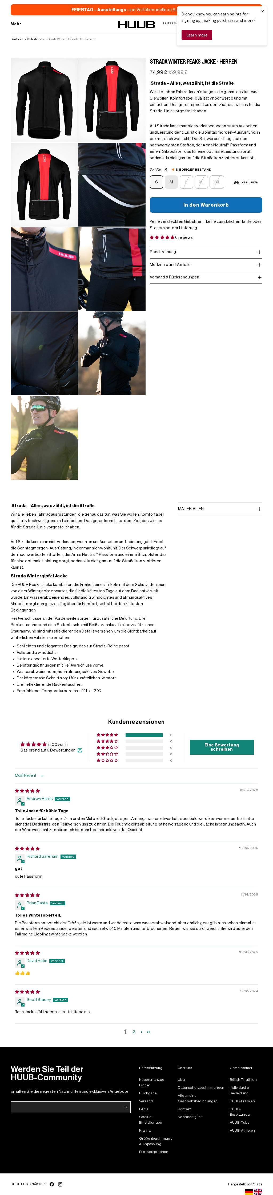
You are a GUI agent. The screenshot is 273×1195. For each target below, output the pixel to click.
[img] (27, 791)
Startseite (17, 39)
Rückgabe (147, 1093)
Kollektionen (35, 39)
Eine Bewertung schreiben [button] (221, 747)
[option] (258, 1192)
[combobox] (249, 1192)
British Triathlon (243, 1079)
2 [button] (134, 1032)
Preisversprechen (153, 1151)
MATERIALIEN (191, 509)
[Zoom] (44, 100)
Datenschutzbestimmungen (201, 1087)
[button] (162, 238)
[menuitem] (16, 24)
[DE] (249, 1192)
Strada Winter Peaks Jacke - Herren (71, 39)
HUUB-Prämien (242, 1101)
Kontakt (184, 1109)
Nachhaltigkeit (190, 1117)
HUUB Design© (24, 1184)
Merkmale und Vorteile (170, 265)
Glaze (257, 1184)
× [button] (262, 11)
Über (182, 1079)
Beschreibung (163, 252)
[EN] (258, 1192)
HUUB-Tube (239, 1122)
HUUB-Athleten (242, 1130)
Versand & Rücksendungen (174, 277)
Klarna (145, 1130)
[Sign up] (125, 1107)
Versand (146, 1101)
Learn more (196, 35)
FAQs (143, 1109)
